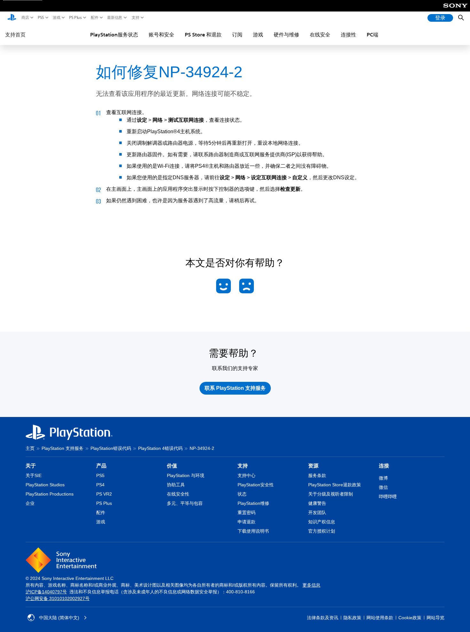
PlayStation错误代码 (110, 448)
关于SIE (34, 475)
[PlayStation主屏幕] (11, 18)
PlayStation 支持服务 (62, 448)
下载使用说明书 (253, 531)
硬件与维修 (286, 34)
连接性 (348, 34)
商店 (25, 17)
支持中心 (246, 475)
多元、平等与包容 (185, 503)
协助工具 (176, 484)
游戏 (56, 17)
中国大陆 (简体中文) (59, 617)
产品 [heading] (101, 465)
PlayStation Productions (50, 494)
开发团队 (317, 512)
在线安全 (320, 34)
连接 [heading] (384, 465)
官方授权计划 (321, 531)
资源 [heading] (313, 465)
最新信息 (114, 17)
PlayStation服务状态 (114, 34)
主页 (30, 448)
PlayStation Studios (45, 484)
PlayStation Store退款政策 (334, 484)
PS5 (41, 17)
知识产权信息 (321, 521)
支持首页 (15, 34)
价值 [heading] (172, 465)
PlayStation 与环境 (185, 475)
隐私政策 (352, 617)
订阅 (237, 34)
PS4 (100, 484)
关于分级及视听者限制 (330, 494)
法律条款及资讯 (322, 617)
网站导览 (435, 617)
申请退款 (246, 521)
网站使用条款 (379, 617)
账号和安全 (161, 34)
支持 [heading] (243, 465)
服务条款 (317, 475)
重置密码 (246, 512)
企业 (30, 503)
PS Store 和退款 (203, 34)
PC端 (372, 34)
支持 (135, 17)
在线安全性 (178, 494)
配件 (94, 17)
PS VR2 (104, 494)
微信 (383, 487)
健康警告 (317, 503)
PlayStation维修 (253, 503)
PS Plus (75, 17)
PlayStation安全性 (256, 484)
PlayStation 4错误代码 (160, 448)
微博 (383, 478)
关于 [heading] (31, 465)
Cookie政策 (409, 617)
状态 (242, 494)
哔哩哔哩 (388, 496)
